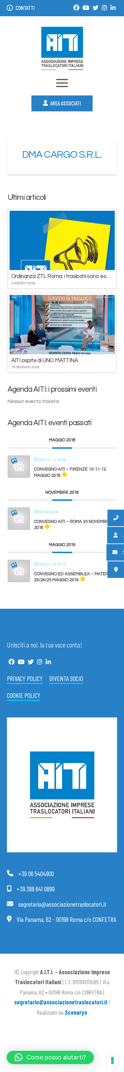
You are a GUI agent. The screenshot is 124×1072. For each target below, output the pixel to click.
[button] (62, 83)
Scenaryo (76, 1012)
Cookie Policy (23, 695)
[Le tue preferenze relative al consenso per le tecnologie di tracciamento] (112, 1060)
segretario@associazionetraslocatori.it (60, 1002)
